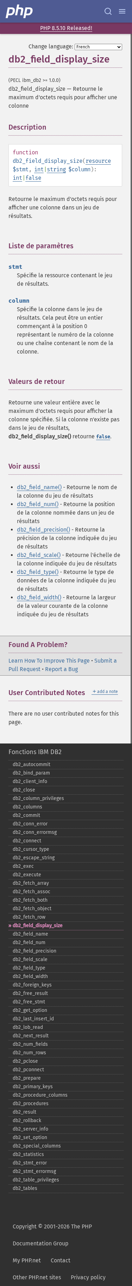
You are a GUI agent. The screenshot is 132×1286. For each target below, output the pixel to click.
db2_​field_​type (29, 968)
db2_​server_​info (30, 1129)
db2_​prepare (27, 1078)
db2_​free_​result (30, 993)
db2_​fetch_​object (32, 909)
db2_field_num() (37, 504)
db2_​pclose (25, 1061)
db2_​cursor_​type (31, 849)
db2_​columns (27, 807)
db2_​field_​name (30, 934)
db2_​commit (26, 815)
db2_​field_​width (30, 976)
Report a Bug (61, 669)
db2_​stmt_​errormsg (34, 1171)
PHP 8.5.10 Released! (66, 28)
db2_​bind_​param (31, 773)
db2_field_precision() (43, 529)
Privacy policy (88, 1277)
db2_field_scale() (39, 555)
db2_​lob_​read (28, 1027)
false (33, 177)
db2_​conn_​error (30, 824)
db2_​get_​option (30, 1010)
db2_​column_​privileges (38, 798)
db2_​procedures (31, 1104)
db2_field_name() (39, 487)
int (39, 169)
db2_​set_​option (30, 1137)
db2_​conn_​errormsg (35, 832)
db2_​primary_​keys (33, 1087)
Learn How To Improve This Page (49, 660)
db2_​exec (23, 866)
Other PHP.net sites (37, 1277)
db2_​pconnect (28, 1070)
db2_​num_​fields (30, 1044)
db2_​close (24, 790)
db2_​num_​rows (29, 1053)
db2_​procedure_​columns (40, 1095)
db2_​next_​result (31, 1036)
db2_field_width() (39, 597)
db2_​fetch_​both (30, 900)
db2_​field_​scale (30, 959)
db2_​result (24, 1112)
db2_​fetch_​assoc (31, 892)
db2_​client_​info (30, 781)
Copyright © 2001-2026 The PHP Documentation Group (52, 1235)
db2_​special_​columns (37, 1146)
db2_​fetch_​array (31, 883)
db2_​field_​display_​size (38, 926)
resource (98, 161)
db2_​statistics (28, 1154)
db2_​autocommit (31, 764)
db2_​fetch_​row (29, 917)
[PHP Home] (20, 11)
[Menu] (122, 11)
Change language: (51, 46)
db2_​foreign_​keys (32, 985)
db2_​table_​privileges (36, 1180)
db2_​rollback (27, 1121)
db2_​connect (27, 841)
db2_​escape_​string (34, 858)
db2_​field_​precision (34, 951)
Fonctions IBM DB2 (35, 752)
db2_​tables (25, 1188)
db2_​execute (27, 875)
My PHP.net (27, 1260)
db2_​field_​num (29, 943)
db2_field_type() (37, 572)
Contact (60, 1260)
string (56, 169)
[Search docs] (108, 11)
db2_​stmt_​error (30, 1163)
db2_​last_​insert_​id (33, 1019)
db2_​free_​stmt (29, 1002)
